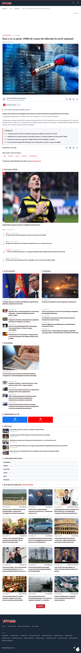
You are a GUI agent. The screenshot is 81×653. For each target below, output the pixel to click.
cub (5, 156)
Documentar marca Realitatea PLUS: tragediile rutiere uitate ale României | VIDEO (30, 260)
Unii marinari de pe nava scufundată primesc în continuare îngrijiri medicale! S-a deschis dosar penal (40, 599)
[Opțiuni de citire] (77, 649)
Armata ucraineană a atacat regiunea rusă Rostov (59, 302)
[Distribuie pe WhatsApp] (73, 99)
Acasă (5, 8)
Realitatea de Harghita (29, 638)
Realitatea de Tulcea (58, 635)
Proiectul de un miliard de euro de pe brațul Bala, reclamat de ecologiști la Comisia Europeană (14, 511)
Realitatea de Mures (40, 638)
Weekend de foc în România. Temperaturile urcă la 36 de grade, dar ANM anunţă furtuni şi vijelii (23, 336)
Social (7, 258)
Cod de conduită (35, 626)
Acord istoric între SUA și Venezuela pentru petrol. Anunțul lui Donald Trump (58, 319)
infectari (24, 156)
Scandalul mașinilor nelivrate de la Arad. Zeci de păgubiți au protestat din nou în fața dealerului (40, 540)
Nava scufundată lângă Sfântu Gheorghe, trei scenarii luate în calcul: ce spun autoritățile (34, 142)
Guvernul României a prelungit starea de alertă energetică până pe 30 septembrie (39, 569)
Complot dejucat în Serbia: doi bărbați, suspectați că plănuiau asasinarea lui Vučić (32, 134)
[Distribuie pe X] (77, 99)
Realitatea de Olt (68, 635)
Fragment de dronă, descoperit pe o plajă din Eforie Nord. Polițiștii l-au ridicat (31, 139)
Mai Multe (40, 606)
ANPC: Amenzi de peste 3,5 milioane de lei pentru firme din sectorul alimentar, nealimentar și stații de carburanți (22, 398)
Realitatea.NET (5, 635)
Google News (36, 161)
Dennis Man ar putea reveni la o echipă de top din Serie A (21, 225)
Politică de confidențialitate (23, 626)
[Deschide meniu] (78, 3)
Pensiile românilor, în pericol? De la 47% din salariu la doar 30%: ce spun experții (23, 384)
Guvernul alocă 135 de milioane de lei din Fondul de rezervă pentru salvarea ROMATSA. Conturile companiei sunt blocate (24, 406)
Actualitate (16, 8)
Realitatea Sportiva (14, 635)
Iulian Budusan (48, 564)
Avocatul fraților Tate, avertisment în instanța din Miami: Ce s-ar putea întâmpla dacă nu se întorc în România (14, 570)
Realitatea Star (24, 635)
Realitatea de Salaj (6, 638)
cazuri (17, 156)
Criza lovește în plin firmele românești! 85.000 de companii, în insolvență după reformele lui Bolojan (19, 375)
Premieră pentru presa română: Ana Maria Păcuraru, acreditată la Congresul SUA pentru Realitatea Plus (66, 512)
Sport (4, 229)
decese (10, 156)
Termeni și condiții (11, 626)
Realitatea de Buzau (73, 638)
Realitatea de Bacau (19, 98)
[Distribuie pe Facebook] (70, 99)
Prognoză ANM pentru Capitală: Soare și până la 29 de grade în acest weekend (65, 598)
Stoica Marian (23, 507)
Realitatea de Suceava (17, 638)
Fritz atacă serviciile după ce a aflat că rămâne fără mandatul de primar (66, 569)
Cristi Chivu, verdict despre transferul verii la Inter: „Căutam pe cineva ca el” (40, 511)
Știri (11, 8)
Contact (3, 626)
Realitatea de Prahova (51, 638)
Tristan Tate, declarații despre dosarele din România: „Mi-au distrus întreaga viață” (13, 540)
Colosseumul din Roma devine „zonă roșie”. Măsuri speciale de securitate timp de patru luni (65, 540)
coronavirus (33, 156)
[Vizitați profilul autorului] (4, 99)
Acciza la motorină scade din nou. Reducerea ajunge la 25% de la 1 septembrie (24, 391)
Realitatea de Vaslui (62, 638)
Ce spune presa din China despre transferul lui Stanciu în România (26, 235)
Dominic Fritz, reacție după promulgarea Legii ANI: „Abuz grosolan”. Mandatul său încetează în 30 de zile (60, 332)
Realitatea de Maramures (7, 640)
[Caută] (73, 3)
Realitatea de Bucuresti (47, 635)
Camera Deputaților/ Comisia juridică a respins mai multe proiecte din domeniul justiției (13, 598)
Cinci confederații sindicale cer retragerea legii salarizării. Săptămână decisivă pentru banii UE (36, 252)
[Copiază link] (66, 99)
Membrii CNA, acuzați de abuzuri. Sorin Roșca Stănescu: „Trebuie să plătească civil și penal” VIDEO (37, 136)
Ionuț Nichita (49, 507)
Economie (8, 250)
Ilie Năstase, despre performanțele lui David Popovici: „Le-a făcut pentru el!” (29, 243)
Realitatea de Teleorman (34, 635)
